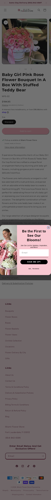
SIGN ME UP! (34, 262)
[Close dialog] (48, 227)
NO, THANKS (34, 269)
